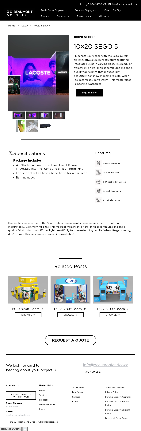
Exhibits (76, 401)
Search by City (112, 10)
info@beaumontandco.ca (124, 4)
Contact (76, 397)
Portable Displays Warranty (118, 397)
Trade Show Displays (52, 10)
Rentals (45, 16)
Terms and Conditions (115, 388)
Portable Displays (84, 10)
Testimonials (78, 388)
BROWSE (26, 314)
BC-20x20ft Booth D (112, 309)
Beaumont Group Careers (117, 418)
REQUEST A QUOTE (70, 340)
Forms (42, 409)
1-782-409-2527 (98, 4)
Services (61, 16)
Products (43, 400)
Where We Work (47, 404)
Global (102, 16)
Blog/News (77, 392)
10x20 (24, 25)
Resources (83, 16)
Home (11, 25)
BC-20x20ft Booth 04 (70, 309)
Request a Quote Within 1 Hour (21, 395)
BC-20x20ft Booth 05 (28, 309)
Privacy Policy (111, 392)
